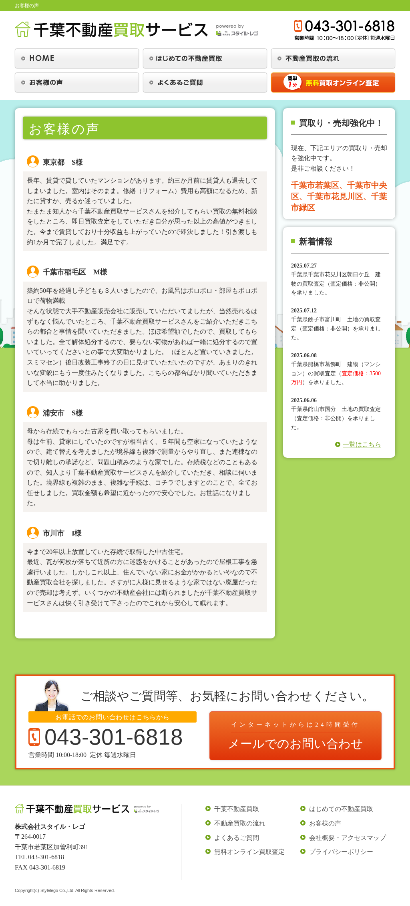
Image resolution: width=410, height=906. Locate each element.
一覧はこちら (362, 444)
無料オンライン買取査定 (249, 851)
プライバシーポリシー (341, 851)
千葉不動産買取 (236, 808)
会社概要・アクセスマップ (347, 837)
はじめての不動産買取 (341, 808)
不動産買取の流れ (239, 823)
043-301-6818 (46, 857)
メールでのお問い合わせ (295, 735)
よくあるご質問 (236, 837)
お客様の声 (325, 823)
